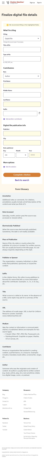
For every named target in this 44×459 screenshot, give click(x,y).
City (4, 138)
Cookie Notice (28, 429)
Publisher (6, 129)
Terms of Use (27, 423)
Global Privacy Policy (29, 426)
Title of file (6, 45)
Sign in (39, 2)
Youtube (4, 429)
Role (4, 72)
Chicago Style (27, 408)
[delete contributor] (39, 113)
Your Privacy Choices (29, 433)
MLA (25, 404)
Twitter (4, 426)
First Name (6, 81)
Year (30, 151)
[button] (22, 38)
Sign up (32, 2)
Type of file (7, 54)
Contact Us (5, 401)
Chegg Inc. (5, 398)
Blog (3, 394)
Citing (5, 34)
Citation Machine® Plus (30, 394)
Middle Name (7, 90)
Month (18, 151)
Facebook (5, 423)
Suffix (5, 109)
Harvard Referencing (29, 411)
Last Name (6, 100)
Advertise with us (7, 408)
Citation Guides (28, 398)
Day (4, 151)
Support (4, 404)
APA (25, 401)
